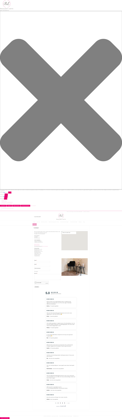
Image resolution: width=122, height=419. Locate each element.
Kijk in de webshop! (45, 246)
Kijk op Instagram (37, 245)
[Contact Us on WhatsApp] (87, 217)
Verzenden (36, 286)
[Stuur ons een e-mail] (89, 217)
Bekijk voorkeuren (16, 205)
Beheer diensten (4, 201)
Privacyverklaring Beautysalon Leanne (7, 208)
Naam (35, 260)
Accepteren (3, 205)
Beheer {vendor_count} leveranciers (7, 202)
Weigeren (9, 205)
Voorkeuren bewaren (25, 205)
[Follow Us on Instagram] (84, 217)
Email (35, 264)
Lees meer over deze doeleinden (7, 203)
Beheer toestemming (4, 418)
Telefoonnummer (37, 268)
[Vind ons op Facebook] (85, 217)
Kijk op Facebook (36, 244)
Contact (34, 224)
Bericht (35, 273)
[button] (61, 100)
